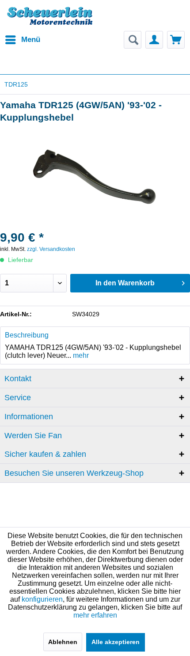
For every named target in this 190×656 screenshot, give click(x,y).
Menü (30, 39)
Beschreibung (27, 335)
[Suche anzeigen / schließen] (132, 40)
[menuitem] (22, 40)
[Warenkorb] (176, 40)
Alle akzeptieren (115, 641)
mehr (80, 355)
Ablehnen (62, 641)
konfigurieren (42, 599)
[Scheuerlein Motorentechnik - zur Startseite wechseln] (49, 19)
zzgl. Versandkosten (51, 249)
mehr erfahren (95, 615)
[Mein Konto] (154, 40)
